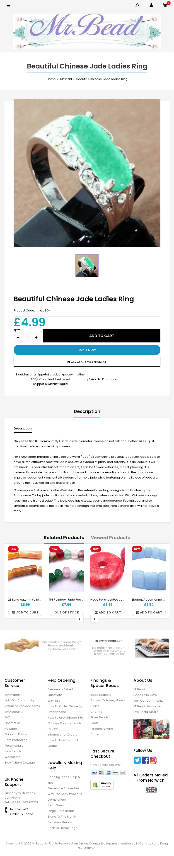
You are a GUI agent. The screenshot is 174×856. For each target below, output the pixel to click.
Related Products (64, 537)
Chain (94, 734)
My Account (13, 712)
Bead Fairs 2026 (145, 695)
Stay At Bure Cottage (20, 762)
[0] (165, 6)
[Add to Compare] (36, 561)
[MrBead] (87, 32)
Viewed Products (110, 537)
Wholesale (12, 757)
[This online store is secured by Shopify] (102, 788)
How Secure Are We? (106, 765)
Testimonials (14, 745)
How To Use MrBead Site (65, 717)
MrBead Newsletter (147, 706)
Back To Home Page (62, 828)
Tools (94, 723)
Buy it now (87, 350)
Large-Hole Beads (61, 811)
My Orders (12, 695)
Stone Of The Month (62, 816)
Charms (96, 712)
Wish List (54, 700)
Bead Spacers (100, 695)
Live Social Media (146, 712)
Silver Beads (99, 717)
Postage (11, 728)
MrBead (139, 689)
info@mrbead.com (109, 641)
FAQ (7, 717)
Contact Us (13, 723)
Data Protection (16, 740)
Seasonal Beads (60, 822)
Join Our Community (19, 700)
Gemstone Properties (63, 788)
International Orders (62, 734)
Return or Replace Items (22, 706)
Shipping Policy (16, 734)
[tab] (23, 429)
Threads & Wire (101, 728)
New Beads (13, 751)
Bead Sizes (56, 805)
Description (87, 411)
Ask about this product (88, 362)
